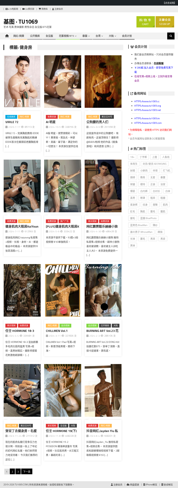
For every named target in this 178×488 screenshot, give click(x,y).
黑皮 (162, 238)
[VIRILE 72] (22, 82)
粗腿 (162, 198)
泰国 (84, 36)
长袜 (132, 238)
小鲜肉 (144, 170)
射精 (132, 170)
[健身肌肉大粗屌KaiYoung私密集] (22, 186)
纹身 (145, 204)
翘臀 (155, 204)
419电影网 (13, 9)
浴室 (162, 184)
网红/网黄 (18, 36)
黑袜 (132, 245)
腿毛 (132, 218)
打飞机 (166, 170)
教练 (142, 177)
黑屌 (152, 238)
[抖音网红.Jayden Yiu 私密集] (103, 391)
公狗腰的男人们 (97, 122)
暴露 (162, 177)
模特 (142, 184)
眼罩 (142, 198)
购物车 (44, 9)
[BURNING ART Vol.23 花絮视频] (103, 291)
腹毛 (152, 211)
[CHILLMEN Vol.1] (62, 291)
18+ (132, 157)
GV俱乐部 (29, 9)
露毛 (142, 238)
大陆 (111, 36)
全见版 (49, 36)
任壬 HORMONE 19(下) (61, 431)
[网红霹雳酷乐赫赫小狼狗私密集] (103, 186)
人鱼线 (165, 157)
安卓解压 (168, 484)
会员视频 (65, 325)
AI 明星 (51, 122)
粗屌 (152, 198)
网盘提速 (134, 484)
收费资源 (52, 116)
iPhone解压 (151, 484)
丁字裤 (143, 157)
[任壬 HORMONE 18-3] (22, 291)
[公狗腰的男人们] (103, 82)
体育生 (133, 164)
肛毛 (132, 211)
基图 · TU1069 (20, 21)
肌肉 (165, 204)
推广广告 (64, 221)
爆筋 (132, 191)
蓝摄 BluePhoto (148, 218)
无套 (152, 177)
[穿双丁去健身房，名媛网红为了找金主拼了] (22, 391)
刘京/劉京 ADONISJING (155, 164)
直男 (132, 198)
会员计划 (127, 36)
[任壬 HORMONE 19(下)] (62, 391)
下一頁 (26, 471)
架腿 (132, 184)
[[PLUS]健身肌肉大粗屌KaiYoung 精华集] (62, 186)
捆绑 (132, 177)
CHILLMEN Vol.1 (57, 330)
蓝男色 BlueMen (138, 225)
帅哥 (155, 170)
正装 (152, 184)
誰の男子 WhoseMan (141, 232)
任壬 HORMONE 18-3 (19, 330)
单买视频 (92, 221)
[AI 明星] (62, 82)
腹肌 (162, 211)
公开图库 (35, 36)
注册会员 (58, 9)
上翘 (154, 157)
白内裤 (144, 191)
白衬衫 (156, 191)
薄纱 (155, 225)
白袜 (167, 191)
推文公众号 (107, 116)
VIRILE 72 (11, 122)
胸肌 (142, 211)
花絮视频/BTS (66, 36)
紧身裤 (133, 204)
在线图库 (11, 116)
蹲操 (160, 232)
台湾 (98, 36)
